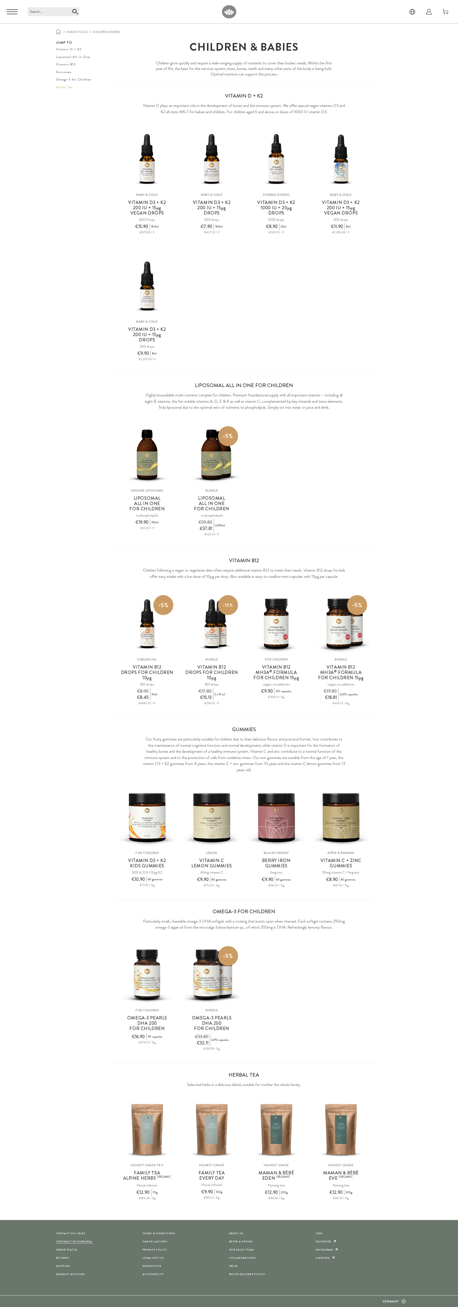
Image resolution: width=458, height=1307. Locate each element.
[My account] (429, 12)
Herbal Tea (64, 87)
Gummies (64, 72)
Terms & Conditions (159, 1233)
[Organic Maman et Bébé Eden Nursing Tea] (276, 1130)
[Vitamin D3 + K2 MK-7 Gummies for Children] (147, 817)
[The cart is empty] (445, 12)
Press (233, 1266)
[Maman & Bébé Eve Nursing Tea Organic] (341, 1130)
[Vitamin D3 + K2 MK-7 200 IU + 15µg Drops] (211, 159)
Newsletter (152, 1266)
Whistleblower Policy (247, 1274)
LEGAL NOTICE (153, 1258)
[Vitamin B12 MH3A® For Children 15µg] (276, 624)
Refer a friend (241, 1241)
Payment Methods (70, 1274)
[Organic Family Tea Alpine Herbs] (147, 1130)
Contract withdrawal (74, 1241)
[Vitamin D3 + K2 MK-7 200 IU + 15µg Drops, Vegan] (341, 159)
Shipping (63, 1266)
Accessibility (153, 1274)
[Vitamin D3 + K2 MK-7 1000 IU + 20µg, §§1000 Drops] (276, 159)
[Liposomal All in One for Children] (147, 455)
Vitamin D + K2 (69, 49)
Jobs (319, 1233)
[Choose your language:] (412, 12)
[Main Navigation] (12, 12)
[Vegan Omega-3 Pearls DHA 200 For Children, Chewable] (147, 975)
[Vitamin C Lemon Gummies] (211, 817)
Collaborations (242, 1258)
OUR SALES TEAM (241, 1250)
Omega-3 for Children (74, 79)
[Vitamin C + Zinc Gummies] (341, 817)
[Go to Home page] (229, 11)
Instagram (324, 1250)
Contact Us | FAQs (70, 1233)
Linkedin (323, 1258)
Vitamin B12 (66, 64)
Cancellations (155, 1241)
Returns (62, 1258)
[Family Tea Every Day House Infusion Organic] (211, 1130)
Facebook (324, 1241)
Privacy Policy (155, 1250)
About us (236, 1233)
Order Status (67, 1250)
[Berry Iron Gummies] (276, 817)
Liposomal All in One (73, 57)
